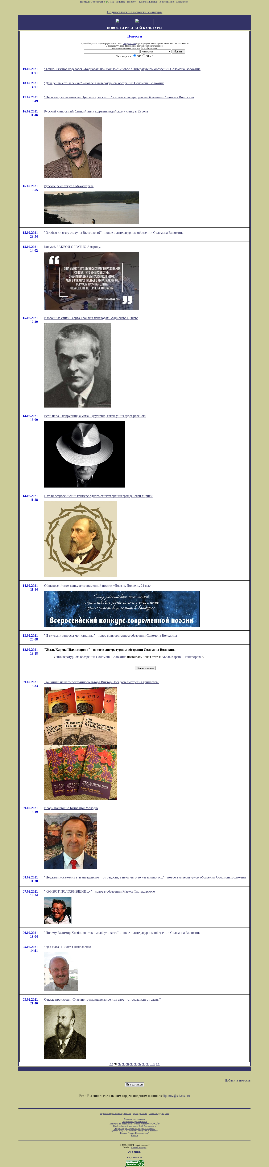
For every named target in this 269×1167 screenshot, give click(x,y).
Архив (135, 1113)
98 (143, 1064)
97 (139, 1064)
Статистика (153, 1113)
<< (111, 1064)
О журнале (117, 1113)
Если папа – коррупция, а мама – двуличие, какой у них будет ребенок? (95, 416)
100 (152, 1064)
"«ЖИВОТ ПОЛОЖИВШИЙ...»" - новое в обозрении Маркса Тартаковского (99, 891)
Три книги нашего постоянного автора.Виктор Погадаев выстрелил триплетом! (101, 682)
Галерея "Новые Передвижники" (134, 1133)
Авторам (127, 1113)
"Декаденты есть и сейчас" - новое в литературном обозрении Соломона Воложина (104, 83)
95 (131, 1064)
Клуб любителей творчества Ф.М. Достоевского (134, 1126)
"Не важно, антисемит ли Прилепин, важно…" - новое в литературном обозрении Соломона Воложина (119, 97)
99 (147, 1064)
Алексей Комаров (138, 1147)
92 (119, 1064)
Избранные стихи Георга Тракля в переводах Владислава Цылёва (91, 318)
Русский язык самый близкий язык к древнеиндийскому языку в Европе (96, 111)
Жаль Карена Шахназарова (182, 657)
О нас (110, 1)
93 (123, 1064)
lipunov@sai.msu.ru (176, 1095)
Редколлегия (105, 1113)
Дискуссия (182, 1)
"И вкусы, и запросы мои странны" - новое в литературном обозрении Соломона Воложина (110, 635)
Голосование (166, 1)
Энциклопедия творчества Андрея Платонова (134, 1128)
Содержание (98, 1)
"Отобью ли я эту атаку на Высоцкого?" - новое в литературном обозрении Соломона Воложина (113, 232)
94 (127, 1064)
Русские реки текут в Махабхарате (69, 186)
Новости (132, 1)
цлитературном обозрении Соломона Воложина (91, 657)
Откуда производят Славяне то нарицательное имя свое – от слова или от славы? (102, 999)
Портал (84, 1)
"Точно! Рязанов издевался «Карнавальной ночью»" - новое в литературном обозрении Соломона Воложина (122, 69)
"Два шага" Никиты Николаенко (67, 947)
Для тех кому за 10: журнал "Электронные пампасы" (134, 1131)
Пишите (120, 1)
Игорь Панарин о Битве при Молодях (71, 808)
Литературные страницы (134, 1119)
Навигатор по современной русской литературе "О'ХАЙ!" (134, 1124)
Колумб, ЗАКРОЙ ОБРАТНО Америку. (72, 247)
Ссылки (143, 1113)
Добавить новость (238, 1080)
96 (135, 1064)
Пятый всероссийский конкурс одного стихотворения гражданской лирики (98, 496)
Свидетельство (129, 43)
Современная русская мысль (134, 1121)
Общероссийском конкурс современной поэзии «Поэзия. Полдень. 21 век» (98, 585)
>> (158, 1064)
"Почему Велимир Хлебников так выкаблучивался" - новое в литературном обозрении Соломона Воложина (122, 932)
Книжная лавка (148, 1)
